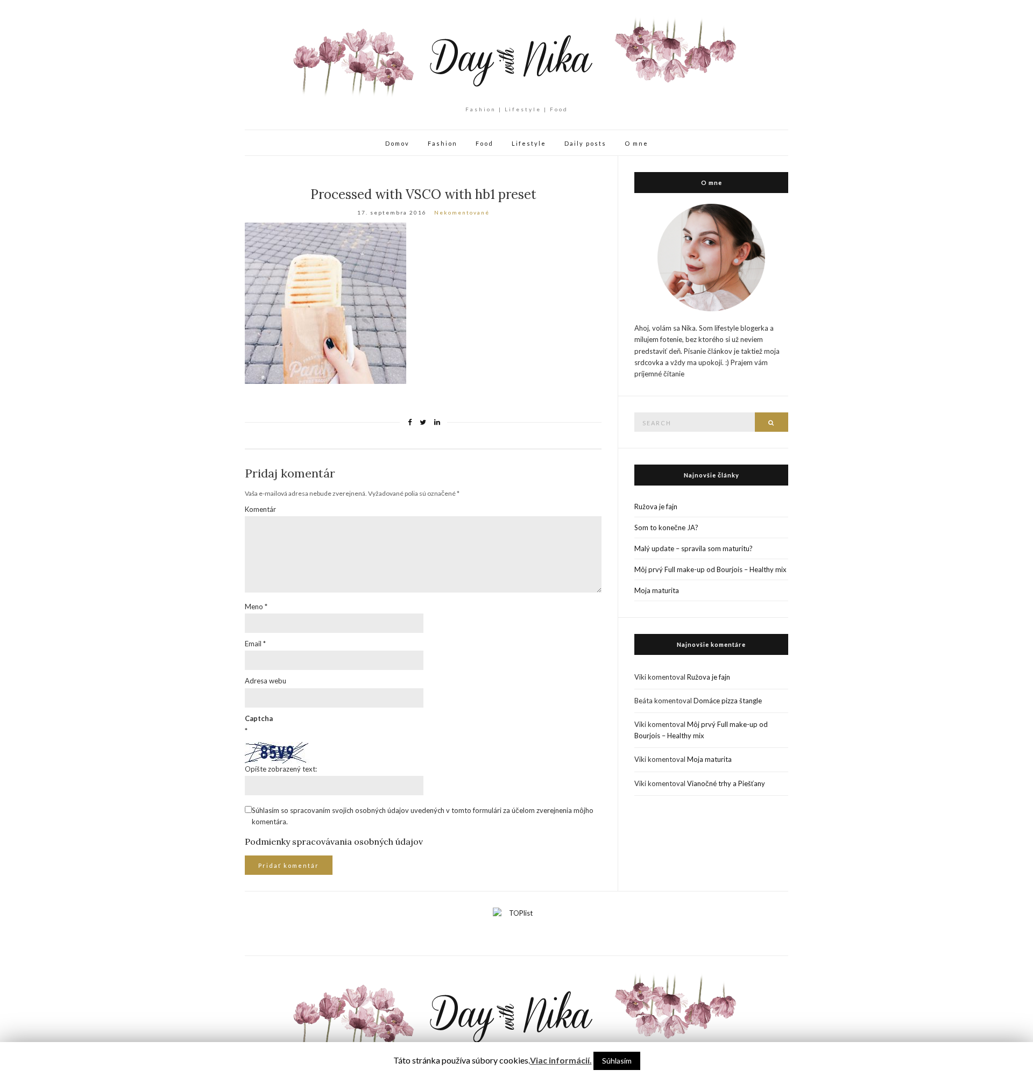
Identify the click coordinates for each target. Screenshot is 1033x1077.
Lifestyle (529, 143)
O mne (636, 143)
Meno (256, 606)
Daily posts (585, 143)
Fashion (442, 143)
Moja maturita (656, 590)
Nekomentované (462, 212)
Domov (397, 143)
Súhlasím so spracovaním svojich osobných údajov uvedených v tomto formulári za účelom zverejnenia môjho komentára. (422, 816)
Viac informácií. (561, 1060)
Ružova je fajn (655, 506)
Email (255, 643)
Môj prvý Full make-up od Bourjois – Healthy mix (710, 569)
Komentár (260, 509)
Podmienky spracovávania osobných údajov (334, 841)
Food (484, 143)
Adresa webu (265, 680)
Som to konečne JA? (666, 527)
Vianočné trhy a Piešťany (726, 783)
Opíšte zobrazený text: (281, 769)
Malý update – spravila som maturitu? (693, 548)
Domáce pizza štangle (728, 700)
